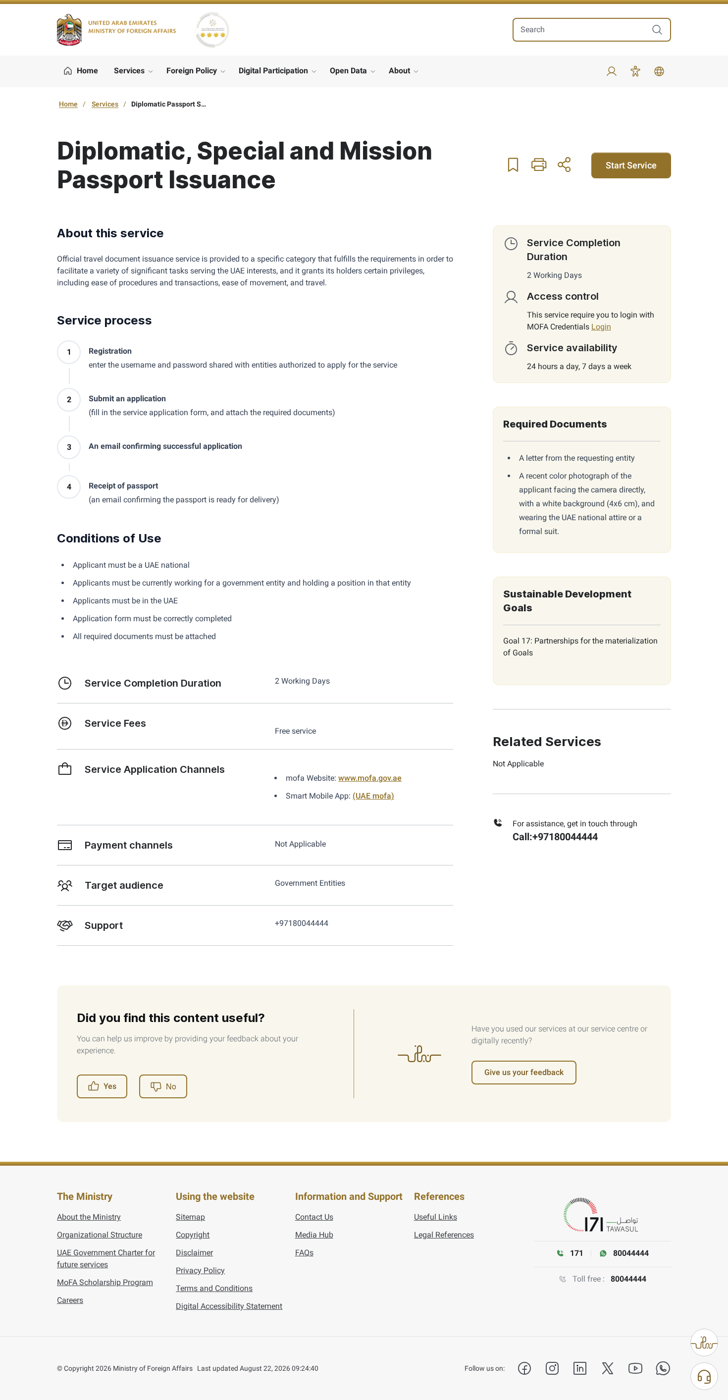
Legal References (444, 1234)
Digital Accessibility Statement (229, 1306)
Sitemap (190, 1217)
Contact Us (314, 1217)
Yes (110, 1086)
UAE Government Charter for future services (106, 1258)
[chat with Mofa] (704, 1376)
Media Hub (314, 1234)
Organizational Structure (99, 1234)
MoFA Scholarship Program (105, 1282)
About (399, 70)
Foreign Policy (191, 70)
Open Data (348, 70)
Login (601, 326)
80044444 (628, 1279)
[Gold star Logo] (212, 30)
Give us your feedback (524, 1072)
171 (576, 1253)
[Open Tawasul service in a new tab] (602, 1215)
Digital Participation (273, 70)
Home (68, 104)
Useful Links (435, 1217)
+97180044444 (565, 837)
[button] (513, 164)
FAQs (304, 1252)
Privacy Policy (200, 1270)
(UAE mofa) (373, 796)
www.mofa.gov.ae (370, 778)
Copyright (192, 1234)
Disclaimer (194, 1252)
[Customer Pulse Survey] (704, 1342)
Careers (70, 1300)
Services (129, 70)
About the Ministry (89, 1217)
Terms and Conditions (214, 1288)
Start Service (631, 165)
